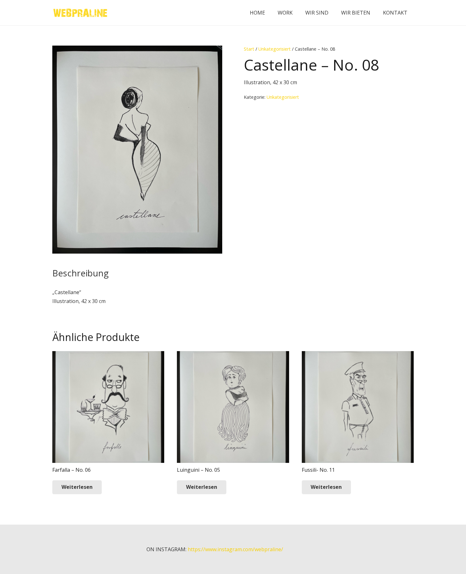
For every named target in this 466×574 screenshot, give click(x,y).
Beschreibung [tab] (80, 273)
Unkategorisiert (274, 49)
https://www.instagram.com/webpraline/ (235, 549)
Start (249, 49)
